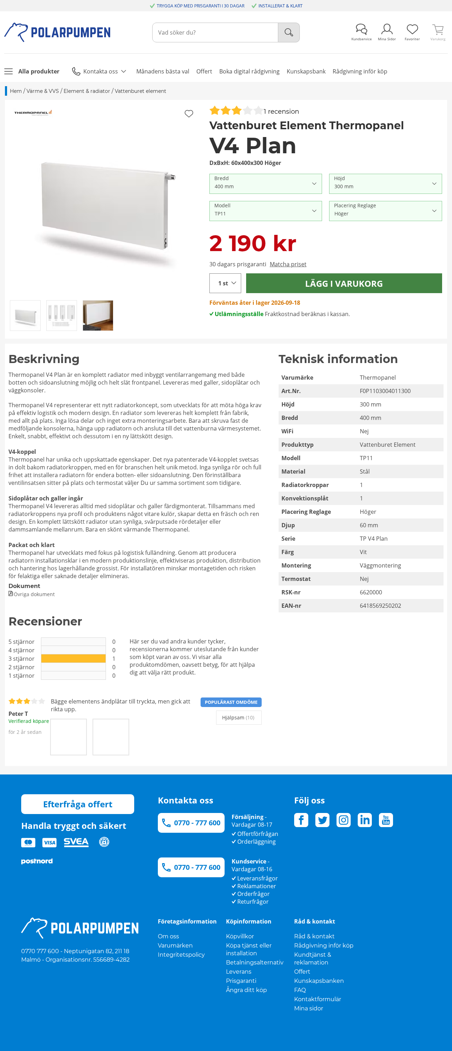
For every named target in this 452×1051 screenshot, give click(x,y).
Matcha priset (288, 264)
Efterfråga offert (77, 804)
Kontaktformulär (317, 999)
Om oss (168, 936)
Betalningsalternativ (255, 962)
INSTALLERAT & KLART (280, 6)
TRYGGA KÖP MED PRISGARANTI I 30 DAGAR (200, 6)
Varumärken (175, 945)
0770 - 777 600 (197, 822)
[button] (105, 200)
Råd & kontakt (314, 936)
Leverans (238, 971)
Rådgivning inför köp (323, 945)
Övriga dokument (34, 594)
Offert (302, 971)
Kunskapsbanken (319, 981)
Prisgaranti (241, 981)
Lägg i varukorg (344, 283)
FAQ (300, 990)
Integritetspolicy (181, 954)
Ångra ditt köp (246, 990)
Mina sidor (308, 1008)
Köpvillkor (240, 936)
